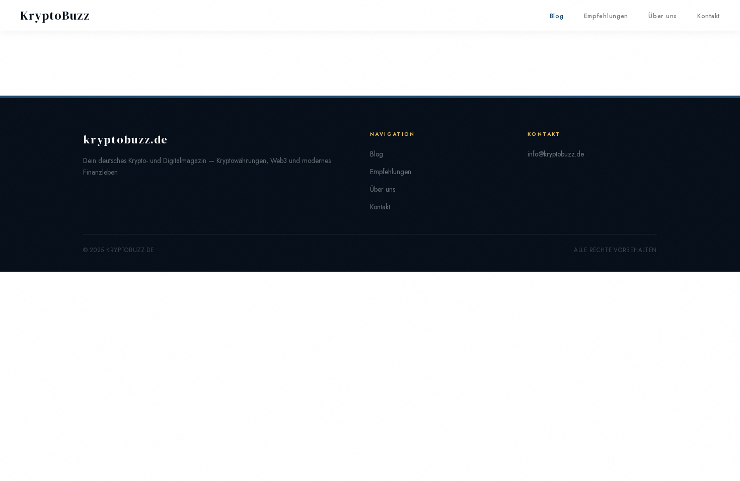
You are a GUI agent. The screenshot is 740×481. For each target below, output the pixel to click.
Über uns (662, 16)
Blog (557, 16)
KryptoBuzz (55, 16)
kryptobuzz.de (125, 139)
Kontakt (708, 16)
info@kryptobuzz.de (556, 154)
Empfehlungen (606, 16)
